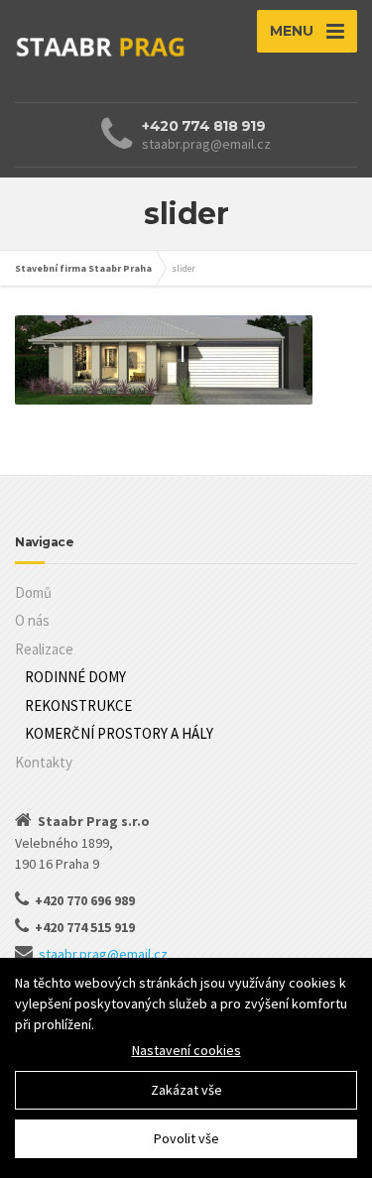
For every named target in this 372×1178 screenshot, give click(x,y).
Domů (33, 592)
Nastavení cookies (186, 1050)
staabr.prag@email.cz (103, 954)
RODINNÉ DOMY (75, 676)
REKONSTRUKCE (78, 705)
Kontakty (43, 762)
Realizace (44, 649)
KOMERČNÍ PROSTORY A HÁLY (119, 733)
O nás (32, 620)
